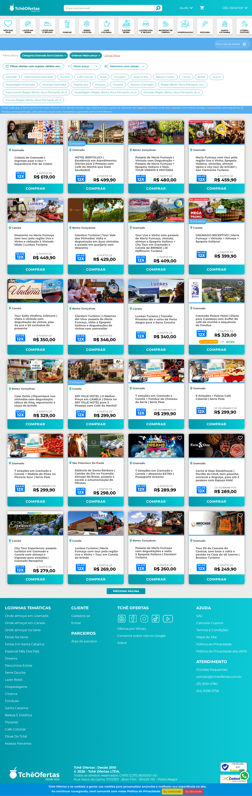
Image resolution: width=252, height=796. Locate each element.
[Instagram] (144, 618)
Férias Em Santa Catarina (24, 644)
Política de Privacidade (214, 644)
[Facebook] (132, 618)
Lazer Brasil (13, 680)
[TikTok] (155, 618)
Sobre (122, 643)
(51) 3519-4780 (207, 684)
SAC (199, 616)
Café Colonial (15, 729)
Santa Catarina (16, 708)
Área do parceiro (84, 641)
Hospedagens (16, 687)
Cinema (11, 694)
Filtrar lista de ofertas (228, 44)
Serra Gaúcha (15, 672)
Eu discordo (193, 791)
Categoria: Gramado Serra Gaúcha (44, 55)
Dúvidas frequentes (211, 670)
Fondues (12, 701)
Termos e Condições (212, 630)
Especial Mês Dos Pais (22, 651)
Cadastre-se (80, 616)
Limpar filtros (112, 55)
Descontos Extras (18, 665)
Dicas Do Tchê (16, 736)
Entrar (76, 623)
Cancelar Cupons (209, 623)
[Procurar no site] (158, 8)
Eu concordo (172, 791)
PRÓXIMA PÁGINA (126, 591)
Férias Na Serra (16, 637)
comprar (35, 188)
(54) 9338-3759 (207, 691)
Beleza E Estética (18, 715)
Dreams (11, 658)
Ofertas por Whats (131, 629)
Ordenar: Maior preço (85, 55)
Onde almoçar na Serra (23, 630)
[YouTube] (168, 618)
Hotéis (230, 341)
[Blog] (121, 618)
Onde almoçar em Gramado (26, 616)
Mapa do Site (206, 637)
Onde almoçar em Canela (25, 623)
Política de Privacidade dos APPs (221, 651)
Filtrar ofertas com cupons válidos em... (35, 66)
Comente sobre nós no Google (141, 636)
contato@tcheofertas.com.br (219, 677)
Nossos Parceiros (18, 743)
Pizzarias (11, 722)
